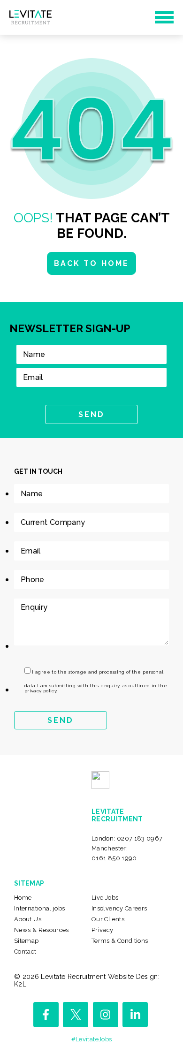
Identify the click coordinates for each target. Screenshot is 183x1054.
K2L (20, 984)
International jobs (39, 908)
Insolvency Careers (119, 908)
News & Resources (41, 929)
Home (22, 897)
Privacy (103, 929)
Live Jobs (105, 897)
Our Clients (108, 919)
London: (127, 838)
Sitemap (26, 940)
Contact (25, 951)
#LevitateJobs (91, 1039)
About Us (27, 919)
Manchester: (114, 853)
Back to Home (91, 263)
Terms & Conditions (120, 940)
